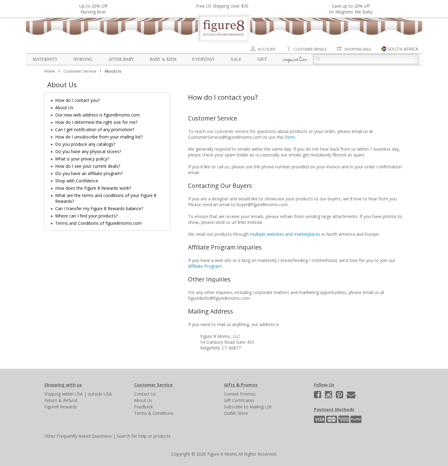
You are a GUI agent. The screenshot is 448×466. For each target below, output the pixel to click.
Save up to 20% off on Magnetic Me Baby (350, 9)
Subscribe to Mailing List (248, 407)
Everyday (203, 59)
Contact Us (145, 394)
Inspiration (295, 59)
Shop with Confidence (76, 181)
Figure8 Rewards (60, 407)
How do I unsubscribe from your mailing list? (99, 137)
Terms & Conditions (154, 413)
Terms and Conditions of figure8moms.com (98, 223)
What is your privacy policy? (82, 159)
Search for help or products (144, 436)
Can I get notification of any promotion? (94, 129)
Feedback (143, 407)
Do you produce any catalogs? (85, 144)
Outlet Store (236, 413)
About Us (64, 107)
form (290, 137)
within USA (72, 394)
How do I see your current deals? (87, 166)
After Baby (121, 59)
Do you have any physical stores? (88, 151)
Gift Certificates (239, 400)
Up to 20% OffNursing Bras (93, 9)
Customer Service (310, 49)
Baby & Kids (163, 59)
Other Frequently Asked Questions (78, 436)
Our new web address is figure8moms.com (97, 115)
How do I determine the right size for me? (96, 122)
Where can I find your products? (86, 216)
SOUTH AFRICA (403, 49)
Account (267, 49)
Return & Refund (60, 400)
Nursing (82, 59)
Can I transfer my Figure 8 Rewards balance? (99, 208)
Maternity (45, 59)
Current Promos (240, 394)
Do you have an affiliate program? (89, 173)
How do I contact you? (77, 100)
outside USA (100, 394)
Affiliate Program (205, 266)
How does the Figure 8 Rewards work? (93, 188)
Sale (236, 59)
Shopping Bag (357, 49)
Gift (262, 59)
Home (49, 71)
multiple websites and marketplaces (285, 234)
